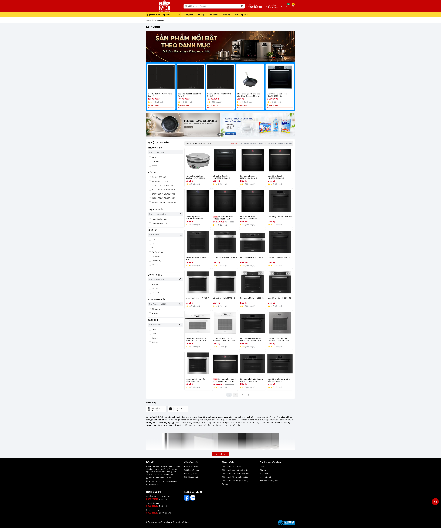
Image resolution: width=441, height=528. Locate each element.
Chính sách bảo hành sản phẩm (236, 473)
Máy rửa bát (265, 473)
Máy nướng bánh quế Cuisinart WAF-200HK (195, 177)
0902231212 (154, 485)
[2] (249, 395)
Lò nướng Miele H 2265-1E (279, 298)
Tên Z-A (288, 143)
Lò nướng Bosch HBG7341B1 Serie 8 (248, 177)
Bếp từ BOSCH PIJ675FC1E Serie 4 (160, 95)
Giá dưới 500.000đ (159, 177)
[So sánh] (167, 77)
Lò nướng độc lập (159, 223)
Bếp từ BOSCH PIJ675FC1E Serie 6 (189, 95)
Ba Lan (154, 265)
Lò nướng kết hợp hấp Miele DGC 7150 (195, 380)
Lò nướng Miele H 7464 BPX (195, 258)
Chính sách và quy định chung (235, 480)
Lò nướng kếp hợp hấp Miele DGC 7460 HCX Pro (224, 339)
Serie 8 (154, 342)
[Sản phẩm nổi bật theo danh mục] (220, 46)
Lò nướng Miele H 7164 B (224, 298)
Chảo (262, 466)
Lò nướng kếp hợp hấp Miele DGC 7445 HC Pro (195, 339)
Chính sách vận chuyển (232, 466)
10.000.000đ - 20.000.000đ (163, 190)
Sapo (186, 522)
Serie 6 (154, 338)
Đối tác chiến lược (191, 470)
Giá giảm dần (269, 143)
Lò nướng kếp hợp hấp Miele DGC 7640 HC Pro (250, 339)
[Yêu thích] (155, 77)
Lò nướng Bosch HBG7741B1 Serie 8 (276, 177)
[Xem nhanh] (161, 77)
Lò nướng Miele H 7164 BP (197, 298)
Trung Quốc (156, 256)
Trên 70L (155, 293)
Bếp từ (263, 470)
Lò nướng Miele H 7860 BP (280, 216)
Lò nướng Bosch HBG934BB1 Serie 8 (223, 217)
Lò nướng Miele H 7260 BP (225, 257)
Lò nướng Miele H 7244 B (251, 257)
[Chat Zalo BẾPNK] (192, 498)
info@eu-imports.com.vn (160, 478)
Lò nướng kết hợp (159, 219)
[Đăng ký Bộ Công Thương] (286, 522)
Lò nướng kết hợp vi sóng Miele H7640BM (279, 380)
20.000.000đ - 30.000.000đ (163, 194)
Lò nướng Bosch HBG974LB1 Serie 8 (248, 217)
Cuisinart (155, 161)
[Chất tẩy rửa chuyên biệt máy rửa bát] (258, 125)
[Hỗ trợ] (435, 501)
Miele (153, 157)
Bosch (154, 166)
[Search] (242, 6)
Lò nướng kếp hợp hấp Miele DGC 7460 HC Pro (278, 339)
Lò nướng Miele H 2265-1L (251, 298)
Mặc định (235, 143)
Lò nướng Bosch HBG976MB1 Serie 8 (194, 217)
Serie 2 (154, 330)
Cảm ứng (155, 309)
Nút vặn (154, 313)
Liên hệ (226, 15)
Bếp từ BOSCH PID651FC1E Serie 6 (219, 95)
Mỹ (152, 244)
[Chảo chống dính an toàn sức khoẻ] (183, 125)
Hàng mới (245, 143)
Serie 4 (154, 334)
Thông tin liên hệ (191, 466)
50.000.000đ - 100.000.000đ (163, 202)
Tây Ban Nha (157, 252)
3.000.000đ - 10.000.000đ (162, 185)
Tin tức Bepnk (239, 15)
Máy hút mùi (265, 477)
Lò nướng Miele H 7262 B (279, 257)
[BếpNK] (164, 6)
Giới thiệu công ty (191, 477)
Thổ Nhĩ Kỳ (156, 260)
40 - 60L (155, 284)
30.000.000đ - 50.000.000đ (163, 198)
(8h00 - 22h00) (158, 513)
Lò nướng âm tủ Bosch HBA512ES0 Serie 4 (277, 95)
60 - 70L (155, 288)
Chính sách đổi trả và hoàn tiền (235, 477)
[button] (290, 87)
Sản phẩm (213, 15)
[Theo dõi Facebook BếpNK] (186, 498)
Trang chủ (188, 15)
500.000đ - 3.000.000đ (161, 181)
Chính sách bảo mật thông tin (235, 470)
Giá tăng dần (256, 143)
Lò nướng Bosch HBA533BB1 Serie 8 (221, 177)
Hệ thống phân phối (192, 473)
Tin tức (225, 484)
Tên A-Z (280, 143)
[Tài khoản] (281, 6)
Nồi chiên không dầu (269, 480)
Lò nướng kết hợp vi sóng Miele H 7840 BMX (251, 380)
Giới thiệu (201, 15)
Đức (153, 240)
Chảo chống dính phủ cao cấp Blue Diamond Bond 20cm (248, 96)
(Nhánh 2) (156, 506)
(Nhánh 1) (156, 499)
